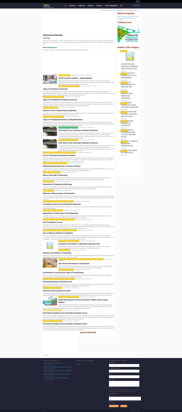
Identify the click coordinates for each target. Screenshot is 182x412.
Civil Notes (72, 5)
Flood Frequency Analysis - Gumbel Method (75, 78)
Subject (111, 374)
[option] (89, 10)
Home (133, 1)
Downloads (81, 5)
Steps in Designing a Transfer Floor (53, 363)
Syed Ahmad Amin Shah (79, 75)
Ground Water (47, 210)
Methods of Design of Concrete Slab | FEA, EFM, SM (57, 374)
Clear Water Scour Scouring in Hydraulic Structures (78, 130)
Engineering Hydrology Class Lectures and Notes (62, 166)
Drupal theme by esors (135, 410)
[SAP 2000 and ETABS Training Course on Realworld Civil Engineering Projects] (128, 33)
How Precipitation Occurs (53, 222)
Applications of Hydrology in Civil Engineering (60, 213)
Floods (61, 75)
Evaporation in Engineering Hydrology (57, 184)
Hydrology (67, 75)
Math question (113, 393)
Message (111, 379)
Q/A (121, 5)
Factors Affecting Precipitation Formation (59, 155)
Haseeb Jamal (107, 10)
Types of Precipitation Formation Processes (60, 100)
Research (90, 5)
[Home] (46, 5)
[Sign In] (137, 1)
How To (52, 219)
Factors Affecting (48, 152)
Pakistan (50, 172)
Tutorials (99, 5)
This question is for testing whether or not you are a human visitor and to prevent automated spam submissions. (124, 395)
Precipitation (62, 86)
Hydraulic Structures (64, 127)
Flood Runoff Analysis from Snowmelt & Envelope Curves (65, 313)
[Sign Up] (139, 1)
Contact (43, 410)
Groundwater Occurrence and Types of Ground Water (63, 273)
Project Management (111, 5)
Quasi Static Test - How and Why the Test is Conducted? (58, 370)
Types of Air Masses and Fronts (55, 89)
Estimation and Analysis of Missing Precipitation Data (79, 244)
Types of (70, 86)
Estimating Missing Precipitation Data (57, 282)
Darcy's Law (62, 259)
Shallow (93, 259)
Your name (112, 362)
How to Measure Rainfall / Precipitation (58, 233)
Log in (78, 363)
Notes (45, 163)
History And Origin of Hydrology (55, 175)
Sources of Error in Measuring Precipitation (59, 111)
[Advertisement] (78, 22)
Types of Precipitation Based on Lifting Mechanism (62, 120)
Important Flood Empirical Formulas (57, 291)
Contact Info (127, 1)
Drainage (131, 18)
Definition (46, 219)
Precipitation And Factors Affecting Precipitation (62, 204)
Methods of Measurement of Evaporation (59, 193)
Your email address (114, 368)
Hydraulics (58, 310)
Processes (65, 152)
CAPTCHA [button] (112, 388)
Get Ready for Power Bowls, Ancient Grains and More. (124, 10)
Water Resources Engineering (125, 16)
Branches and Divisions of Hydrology (57, 253)
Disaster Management (111, 1)
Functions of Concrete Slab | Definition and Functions (57, 367)
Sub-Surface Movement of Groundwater (74, 264)
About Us (120, 1)
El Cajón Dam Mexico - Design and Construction (56, 377)
